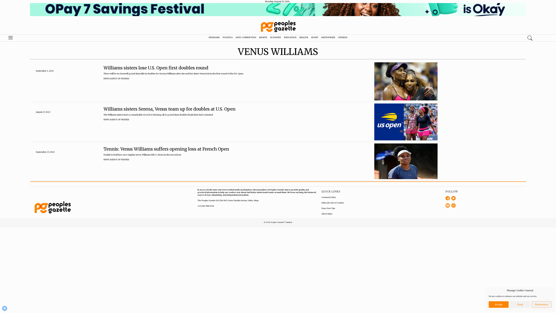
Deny (520, 304)
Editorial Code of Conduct (332, 203)
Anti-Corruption (246, 37)
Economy (275, 37)
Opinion (342, 37)
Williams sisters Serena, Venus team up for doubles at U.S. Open (169, 109)
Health (303, 37)
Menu (28, 38)
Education (290, 37)
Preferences (541, 304)
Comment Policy (328, 197)
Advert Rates (326, 214)
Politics (228, 37)
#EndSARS (214, 37)
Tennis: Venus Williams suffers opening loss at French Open (166, 149)
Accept (498, 304)
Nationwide (328, 37)
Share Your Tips (328, 208)
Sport (314, 37)
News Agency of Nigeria (116, 78)
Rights (263, 37)
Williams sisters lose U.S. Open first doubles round (156, 68)
